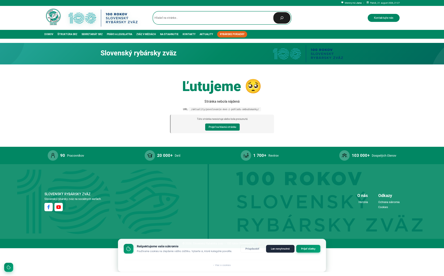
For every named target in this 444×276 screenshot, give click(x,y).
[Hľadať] (281, 18)
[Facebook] (48, 207)
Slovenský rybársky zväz (67, 194)
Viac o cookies (223, 265)
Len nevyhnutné (280, 248)
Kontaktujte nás (383, 17)
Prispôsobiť (252, 248)
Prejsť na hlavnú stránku (222, 127)
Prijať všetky (308, 248)
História (363, 202)
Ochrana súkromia (389, 202)
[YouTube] (58, 207)
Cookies (383, 207)
